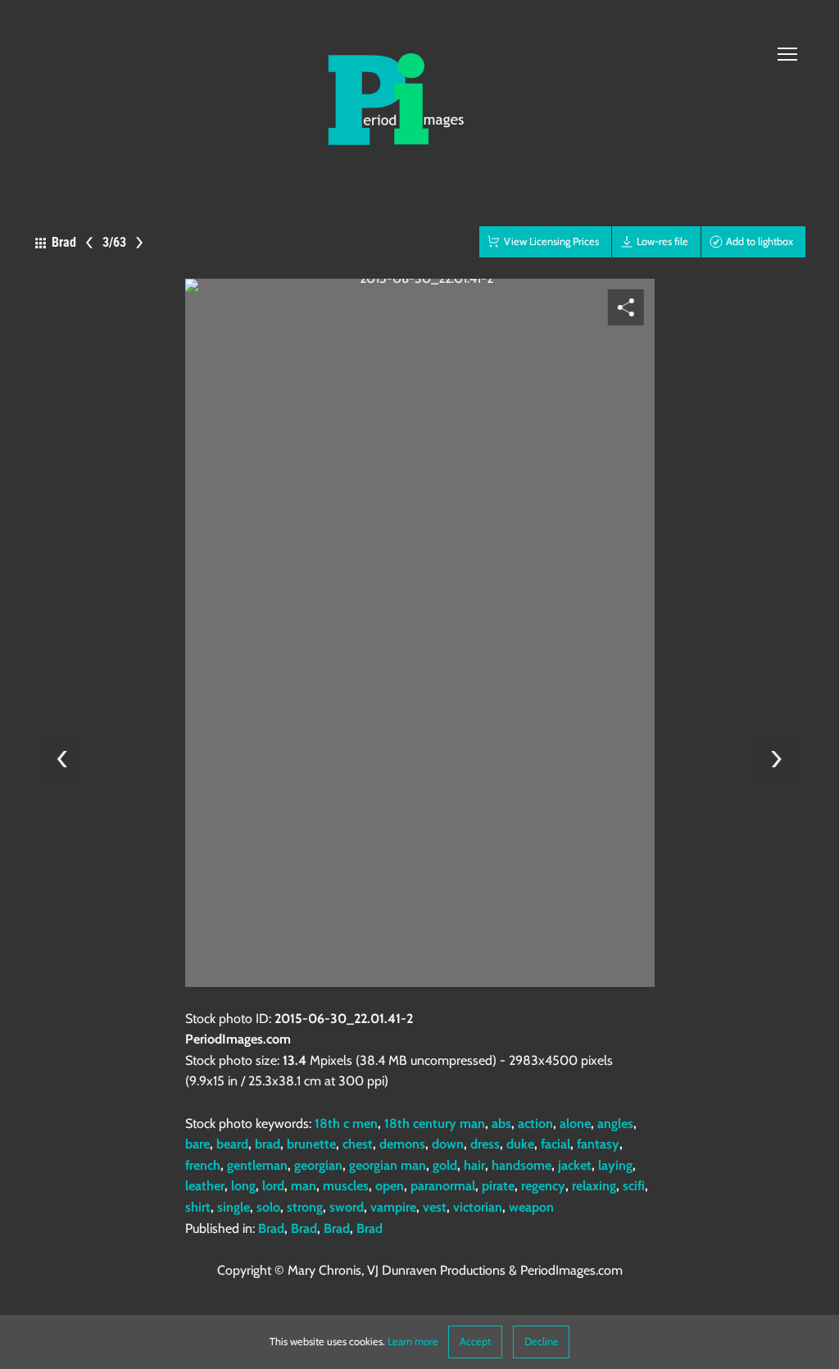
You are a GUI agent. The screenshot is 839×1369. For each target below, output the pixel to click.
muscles (346, 1186)
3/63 (114, 242)
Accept (475, 1341)
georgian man (387, 1165)
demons (402, 1144)
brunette (311, 1144)
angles (615, 1123)
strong (305, 1207)
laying (615, 1165)
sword (346, 1207)
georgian (318, 1165)
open (389, 1186)
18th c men (346, 1123)
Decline (541, 1341)
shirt (198, 1207)
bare (197, 1144)
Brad (271, 1228)
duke (520, 1144)
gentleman (257, 1165)
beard (232, 1144)
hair (474, 1165)
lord (273, 1186)
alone (575, 1123)
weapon (531, 1207)
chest (357, 1144)
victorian (477, 1207)
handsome (521, 1165)
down (448, 1144)
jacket (575, 1165)
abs (501, 1123)
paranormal (442, 1186)
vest (435, 1207)
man (303, 1186)
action (535, 1123)
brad (267, 1144)
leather (204, 1186)
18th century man (434, 1123)
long (243, 1186)
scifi (634, 1186)
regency (543, 1186)
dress (485, 1144)
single (233, 1207)
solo (268, 1207)
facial (555, 1144)
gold (445, 1165)
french (202, 1165)
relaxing (594, 1186)
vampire (393, 1207)
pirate (498, 1186)
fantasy (598, 1144)
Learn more (413, 1341)
